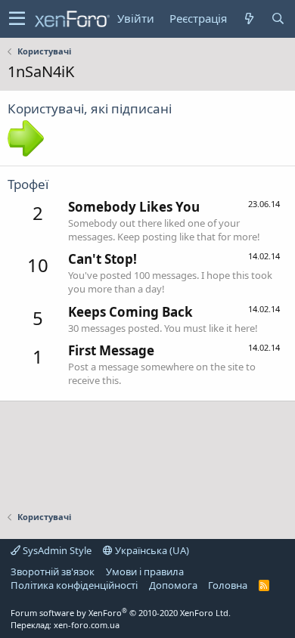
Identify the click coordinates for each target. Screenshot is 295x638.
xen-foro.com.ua (87, 624)
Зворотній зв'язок (53, 571)
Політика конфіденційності (74, 585)
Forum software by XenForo (121, 612)
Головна (227, 585)
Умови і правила (145, 571)
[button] (17, 19)
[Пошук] (277, 19)
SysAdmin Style (56, 550)
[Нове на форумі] (248, 19)
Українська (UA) (151, 550)
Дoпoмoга (173, 585)
